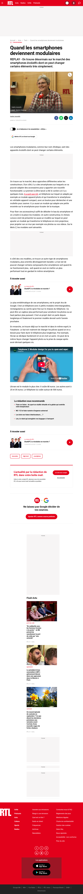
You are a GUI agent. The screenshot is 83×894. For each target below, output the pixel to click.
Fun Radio (32, 887)
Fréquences (36, 825)
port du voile (30, 623)
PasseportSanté (58, 887)
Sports (16, 825)
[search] (79, 3)
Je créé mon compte (61, 472)
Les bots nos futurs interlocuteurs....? (29, 415)
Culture (17, 821)
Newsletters (36, 833)
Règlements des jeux (63, 813)
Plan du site (60, 841)
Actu (17, 3)
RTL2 (39, 887)
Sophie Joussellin (15, 116)
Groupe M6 (16, 887)
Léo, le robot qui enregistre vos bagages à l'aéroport (35, 419)
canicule (29, 709)
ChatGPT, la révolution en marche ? (37, 289)
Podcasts (36, 3)
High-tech (26, 456)
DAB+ (68, 887)
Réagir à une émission (40, 813)
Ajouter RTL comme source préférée (41, 516)
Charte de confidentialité (64, 821)
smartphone (37, 456)
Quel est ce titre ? (38, 817)
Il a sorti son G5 (31, 194)
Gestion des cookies (63, 825)
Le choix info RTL (29, 286)
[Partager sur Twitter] (66, 118)
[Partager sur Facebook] (56, 118)
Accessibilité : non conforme (66, 837)
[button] (67, 3)
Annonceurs (41, 891)
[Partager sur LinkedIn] (71, 118)
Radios (23, 3)
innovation (15, 456)
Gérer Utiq (59, 829)
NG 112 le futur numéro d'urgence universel (32, 411)
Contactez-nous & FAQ (64, 810)
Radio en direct (37, 821)
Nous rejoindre (61, 833)
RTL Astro (47, 887)
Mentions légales (62, 817)
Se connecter (61, 477)
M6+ (24, 887)
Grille (29, 3)
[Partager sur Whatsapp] (61, 118)
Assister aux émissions (40, 810)
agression (30, 667)
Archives (35, 829)
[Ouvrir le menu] (2, 3)
